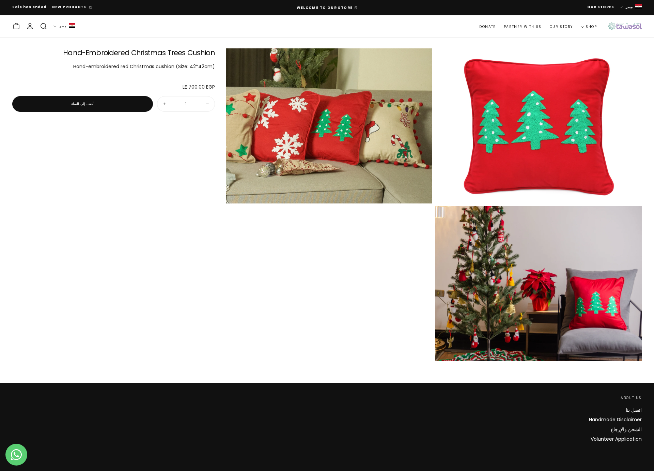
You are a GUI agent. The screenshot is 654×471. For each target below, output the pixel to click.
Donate (487, 26)
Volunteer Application (616, 439)
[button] (44, 26)
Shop (591, 26)
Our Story (561, 26)
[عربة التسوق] (16, 26)
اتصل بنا (634, 410)
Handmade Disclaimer (615, 419)
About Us (631, 397)
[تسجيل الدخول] (30, 26)
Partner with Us (523, 26)
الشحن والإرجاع (626, 429)
